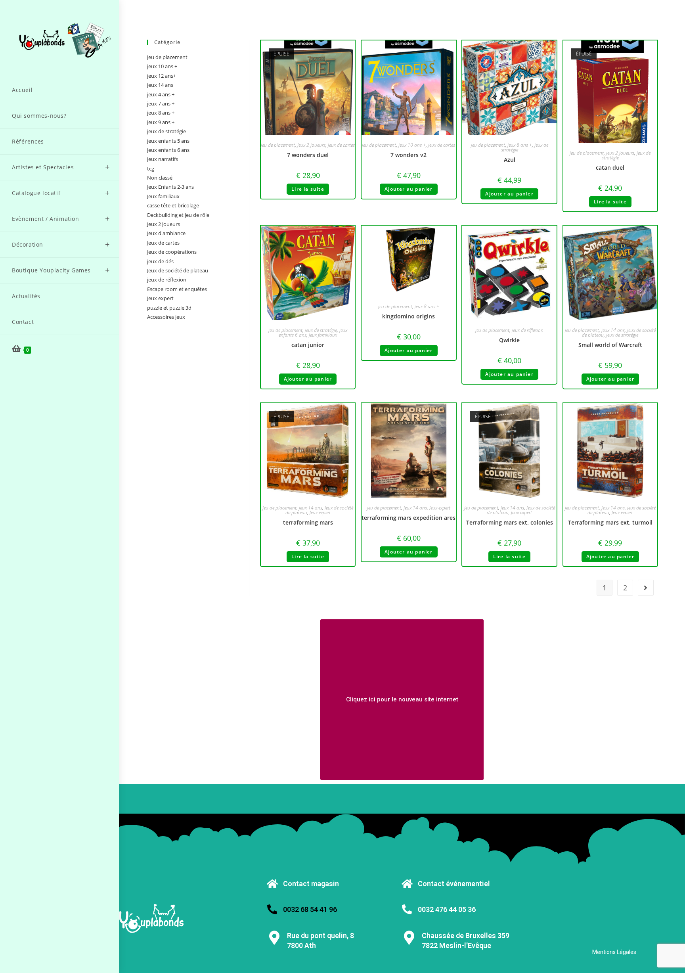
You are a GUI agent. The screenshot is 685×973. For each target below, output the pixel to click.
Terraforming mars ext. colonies (509, 522)
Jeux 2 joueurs (311, 145)
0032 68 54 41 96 (310, 909)
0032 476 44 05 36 (447, 909)
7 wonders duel (308, 155)
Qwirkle (509, 340)
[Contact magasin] (272, 884)
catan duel (610, 167)
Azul (509, 159)
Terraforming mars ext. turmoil (610, 522)
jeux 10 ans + (412, 145)
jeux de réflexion (527, 330)
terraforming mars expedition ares (408, 517)
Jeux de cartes (341, 145)
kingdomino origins (408, 316)
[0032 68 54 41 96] (272, 909)
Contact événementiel (454, 883)
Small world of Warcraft (610, 345)
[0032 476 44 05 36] (407, 909)
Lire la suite (307, 189)
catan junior (307, 345)
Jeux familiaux (323, 334)
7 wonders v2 (408, 155)
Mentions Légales (614, 952)
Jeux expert (320, 512)
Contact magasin (311, 883)
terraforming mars (308, 522)
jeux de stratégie (321, 330)
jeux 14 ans (613, 330)
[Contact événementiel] (407, 884)
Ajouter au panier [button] (408, 189)
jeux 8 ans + (519, 145)
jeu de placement (278, 145)
